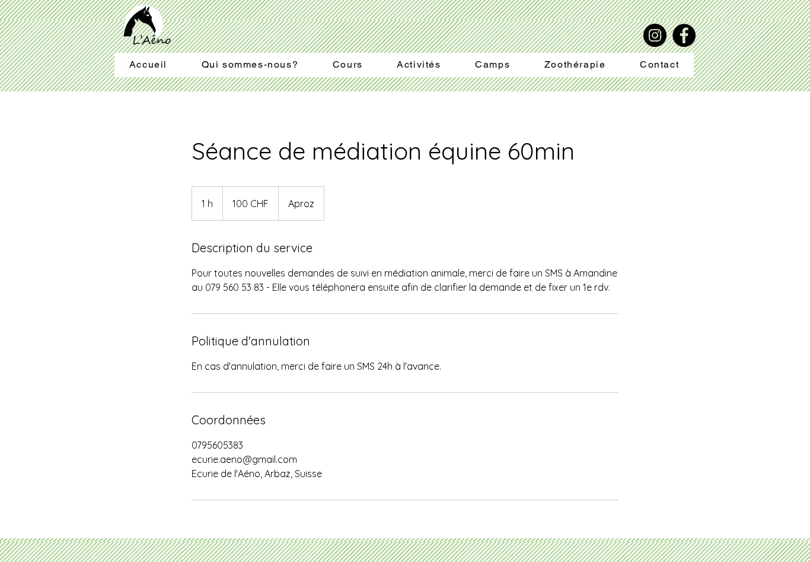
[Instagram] (655, 35)
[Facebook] (684, 35)
